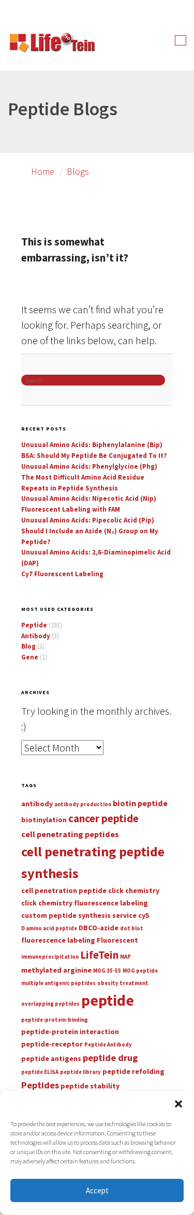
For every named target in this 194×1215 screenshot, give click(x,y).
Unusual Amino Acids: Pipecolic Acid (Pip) (87, 520)
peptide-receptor (52, 1044)
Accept (97, 1190)
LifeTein (99, 955)
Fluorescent (117, 940)
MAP (125, 956)
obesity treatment (122, 983)
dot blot (131, 928)
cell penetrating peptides (70, 834)
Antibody (35, 636)
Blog (28, 646)
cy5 (143, 915)
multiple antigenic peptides (58, 983)
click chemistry (133, 890)
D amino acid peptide (49, 928)
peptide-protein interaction (70, 1031)
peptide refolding (133, 1071)
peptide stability (90, 1085)
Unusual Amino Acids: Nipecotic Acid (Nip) (88, 498)
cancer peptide (103, 818)
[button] (178, 1104)
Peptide (34, 625)
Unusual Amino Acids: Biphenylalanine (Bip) (91, 444)
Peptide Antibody (108, 1044)
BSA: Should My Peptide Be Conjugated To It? (94, 455)
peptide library (80, 1072)
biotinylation (44, 819)
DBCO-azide (98, 927)
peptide (107, 1000)
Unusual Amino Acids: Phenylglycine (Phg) (89, 466)
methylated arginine (56, 970)
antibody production (82, 804)
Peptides (40, 1085)
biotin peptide (140, 803)
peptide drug (110, 1058)
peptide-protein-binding (54, 1020)
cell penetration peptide (64, 890)
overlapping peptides (50, 1004)
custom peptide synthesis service (79, 915)
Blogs (78, 171)
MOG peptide (140, 970)
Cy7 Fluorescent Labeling (62, 574)
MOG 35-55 (107, 970)
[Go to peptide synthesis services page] (51, 44)
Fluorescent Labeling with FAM (70, 509)
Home (42, 171)
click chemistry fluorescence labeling (84, 903)
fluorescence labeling (58, 940)
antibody (37, 803)
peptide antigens (51, 1058)
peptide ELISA (39, 1072)
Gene (29, 657)
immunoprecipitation (50, 956)
